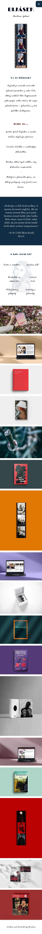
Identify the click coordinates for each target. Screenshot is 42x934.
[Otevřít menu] (39, 4)
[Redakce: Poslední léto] (21, 410)
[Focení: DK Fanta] (21, 442)
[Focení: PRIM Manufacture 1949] (21, 598)
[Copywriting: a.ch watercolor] (21, 752)
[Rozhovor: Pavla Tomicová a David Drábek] (21, 566)
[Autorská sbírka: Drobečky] (21, 706)
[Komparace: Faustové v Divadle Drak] (21, 905)
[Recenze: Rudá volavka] (21, 828)
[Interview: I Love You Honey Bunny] (21, 874)
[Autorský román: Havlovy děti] (21, 320)
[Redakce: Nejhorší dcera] (21, 474)
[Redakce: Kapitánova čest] (21, 781)
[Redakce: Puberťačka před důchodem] (21, 660)
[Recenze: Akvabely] (21, 630)
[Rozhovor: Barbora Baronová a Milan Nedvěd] (21, 350)
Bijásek (21, 9)
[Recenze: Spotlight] (21, 520)
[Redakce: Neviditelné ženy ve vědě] (21, 379)
